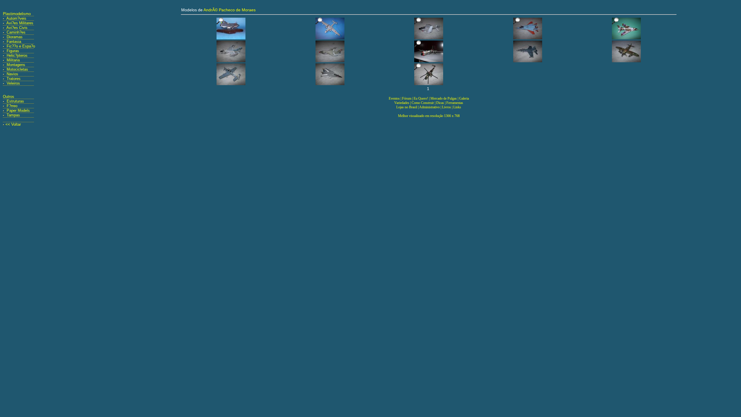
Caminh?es (16, 32)
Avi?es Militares (19, 23)
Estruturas (15, 101)
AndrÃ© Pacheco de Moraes (229, 10)
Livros (446, 107)
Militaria (13, 60)
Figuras (13, 51)
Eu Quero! (421, 98)
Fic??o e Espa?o (21, 46)
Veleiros (13, 83)
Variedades (401, 103)
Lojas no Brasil (406, 107)
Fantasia (14, 41)
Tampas (13, 115)
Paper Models (18, 110)
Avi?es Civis (16, 27)
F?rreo (12, 106)
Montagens (16, 65)
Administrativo (429, 107)
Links (457, 107)
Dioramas (15, 37)
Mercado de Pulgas (443, 98)
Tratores (14, 78)
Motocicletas (17, 69)
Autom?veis (16, 18)
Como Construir (423, 103)
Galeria (464, 98)
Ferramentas (454, 103)
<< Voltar (13, 124)
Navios (12, 74)
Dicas (440, 103)
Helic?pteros (17, 55)
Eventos (394, 98)
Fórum (406, 98)
